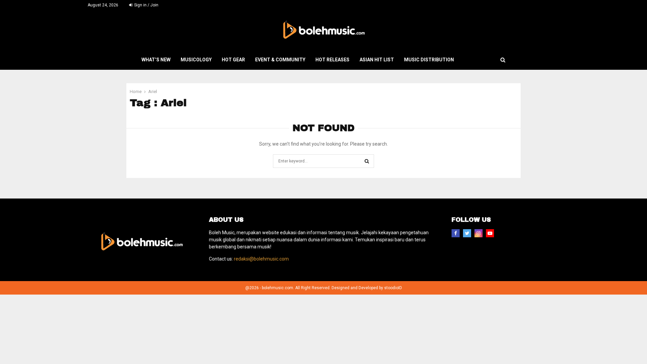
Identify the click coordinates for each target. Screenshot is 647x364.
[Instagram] (478, 233)
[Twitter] (467, 233)
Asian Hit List (377, 59)
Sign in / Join (145, 5)
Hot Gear (233, 59)
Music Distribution (429, 59)
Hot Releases (332, 59)
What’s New (156, 59)
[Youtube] (490, 233)
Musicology (196, 59)
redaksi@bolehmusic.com (261, 259)
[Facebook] (456, 233)
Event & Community (280, 59)
